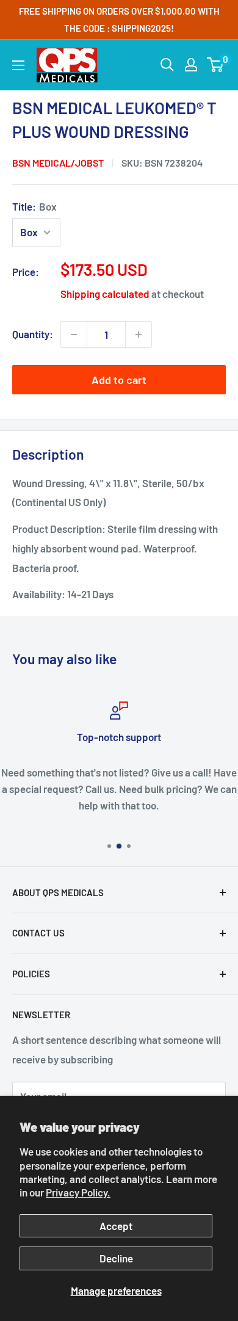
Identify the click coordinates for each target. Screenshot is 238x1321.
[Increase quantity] (138, 334)
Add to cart (119, 379)
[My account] (191, 64)
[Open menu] (18, 65)
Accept (115, 1226)
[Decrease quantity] (74, 334)
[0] (215, 64)
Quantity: (32, 334)
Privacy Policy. (78, 1192)
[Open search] (167, 64)
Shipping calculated (105, 294)
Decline (116, 1258)
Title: (34, 206)
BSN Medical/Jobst (58, 162)
